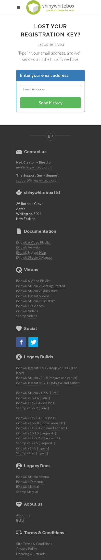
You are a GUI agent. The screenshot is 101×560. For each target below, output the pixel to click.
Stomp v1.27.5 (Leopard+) (35, 443)
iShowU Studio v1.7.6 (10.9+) (37, 393)
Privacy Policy (26, 549)
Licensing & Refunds (30, 554)
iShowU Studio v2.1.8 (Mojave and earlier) (46, 378)
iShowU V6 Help (28, 247)
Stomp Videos (26, 316)
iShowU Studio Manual (33, 477)
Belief (20, 520)
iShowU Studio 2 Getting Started (40, 286)
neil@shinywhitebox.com (34, 167)
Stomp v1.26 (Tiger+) (32, 453)
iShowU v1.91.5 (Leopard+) (36, 433)
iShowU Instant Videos (32, 296)
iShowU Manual (27, 487)
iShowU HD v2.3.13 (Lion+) (36, 418)
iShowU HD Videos (30, 306)
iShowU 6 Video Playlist (33, 242)
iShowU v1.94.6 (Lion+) (33, 398)
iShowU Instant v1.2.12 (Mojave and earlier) (48, 383)
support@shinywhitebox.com (37, 180)
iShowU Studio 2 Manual (34, 257)
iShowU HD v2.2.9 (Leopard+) (38, 438)
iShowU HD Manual (30, 482)
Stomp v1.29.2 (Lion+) (32, 408)
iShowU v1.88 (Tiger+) (32, 448)
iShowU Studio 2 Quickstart (37, 291)
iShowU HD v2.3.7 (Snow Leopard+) (42, 428)
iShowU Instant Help (31, 252)
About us (23, 515)
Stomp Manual (27, 492)
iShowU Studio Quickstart (35, 301)
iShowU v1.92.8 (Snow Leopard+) (40, 423)
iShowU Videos (27, 311)
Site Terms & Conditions (34, 544)
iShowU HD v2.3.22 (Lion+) (36, 403)
